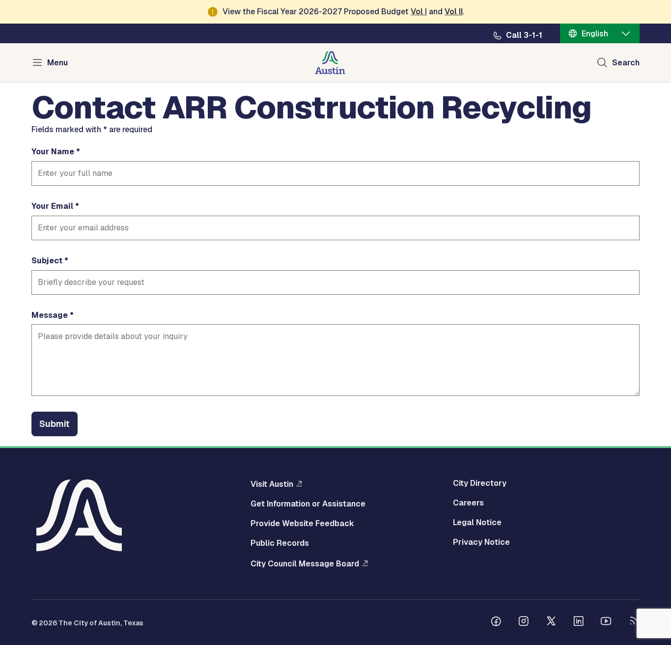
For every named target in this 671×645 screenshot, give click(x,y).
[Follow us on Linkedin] (579, 622)
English (595, 33)
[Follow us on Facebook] (496, 622)
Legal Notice (477, 523)
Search (626, 62)
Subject (46, 261)
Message (49, 315)
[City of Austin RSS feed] (634, 622)
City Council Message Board (305, 563)
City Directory (479, 483)
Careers (468, 503)
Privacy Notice (481, 542)
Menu (57, 62)
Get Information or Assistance (308, 504)
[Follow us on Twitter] (551, 622)
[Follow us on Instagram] (524, 622)
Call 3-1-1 (524, 35)
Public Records (280, 543)
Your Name (52, 152)
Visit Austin (272, 483)
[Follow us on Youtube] (606, 622)
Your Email (52, 206)
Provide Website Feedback (302, 524)
